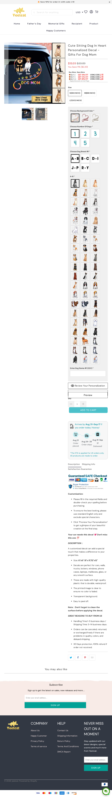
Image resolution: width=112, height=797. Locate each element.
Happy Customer (39, 735)
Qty (69, 398)
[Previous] (6, 73)
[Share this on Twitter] (71, 658)
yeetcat (15, 781)
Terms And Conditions (68, 746)
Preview (88, 395)
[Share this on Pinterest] (85, 658)
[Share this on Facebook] (78, 658)
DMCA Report (63, 751)
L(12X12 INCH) (76, 100)
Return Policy (63, 741)
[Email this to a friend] (92, 658)
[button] (77, 23)
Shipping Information (67, 735)
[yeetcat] (19, 12)
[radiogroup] (88, 118)
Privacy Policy (37, 741)
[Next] (63, 73)
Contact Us (62, 730)
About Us (35, 730)
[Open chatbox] (106, 791)
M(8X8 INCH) (89, 93)
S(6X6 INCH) (75, 93)
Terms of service (39, 746)
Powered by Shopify (28, 781)
